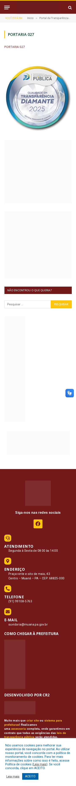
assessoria (18, 728)
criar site (33, 720)
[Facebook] (38, 523)
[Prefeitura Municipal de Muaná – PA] (38, 7)
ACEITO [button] (30, 776)
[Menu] (7, 7)
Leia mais (39, 764)
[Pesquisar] (69, 7)
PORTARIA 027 (14, 47)
